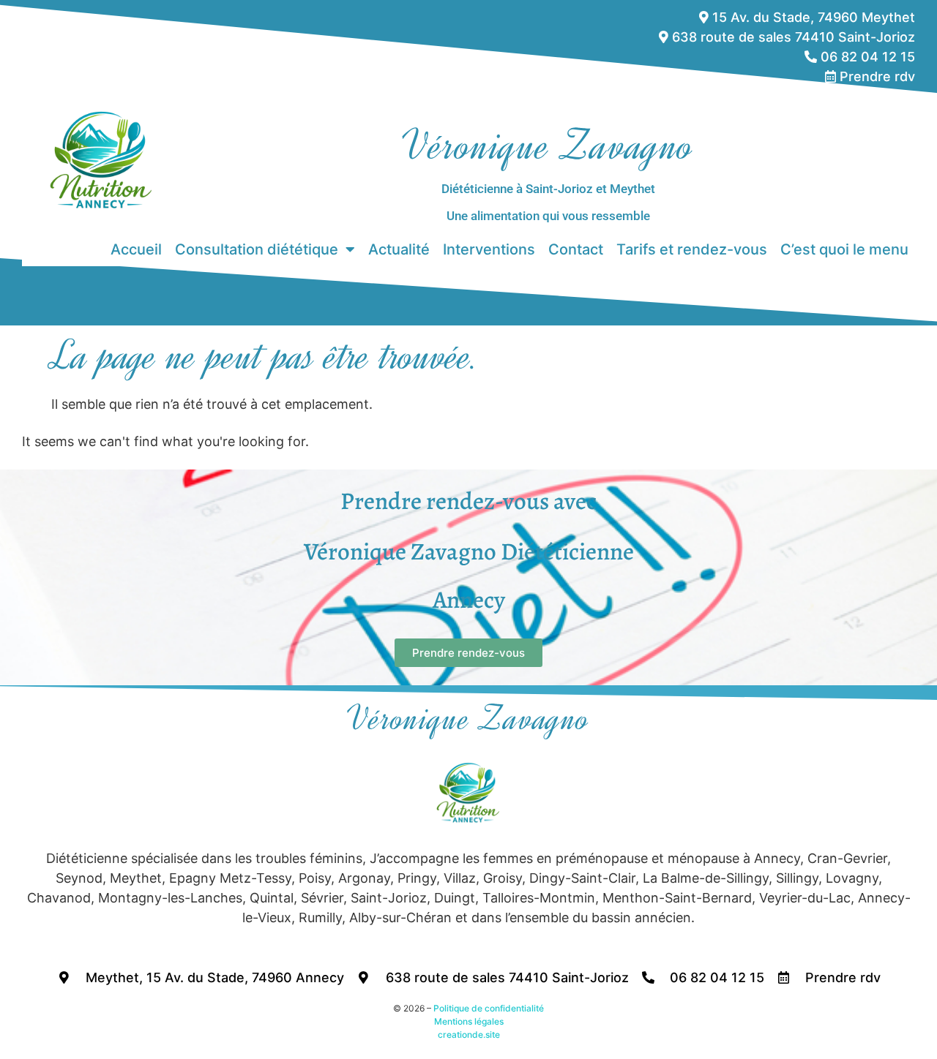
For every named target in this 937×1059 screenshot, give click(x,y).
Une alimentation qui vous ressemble (548, 215)
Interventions (489, 249)
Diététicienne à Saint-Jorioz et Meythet (548, 188)
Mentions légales (469, 1021)
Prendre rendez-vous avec (468, 500)
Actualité (399, 249)
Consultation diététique (256, 249)
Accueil (136, 249)
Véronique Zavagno (548, 145)
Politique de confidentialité (488, 1008)
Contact (575, 249)
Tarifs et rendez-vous (691, 249)
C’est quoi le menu (844, 249)
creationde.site (469, 1034)
